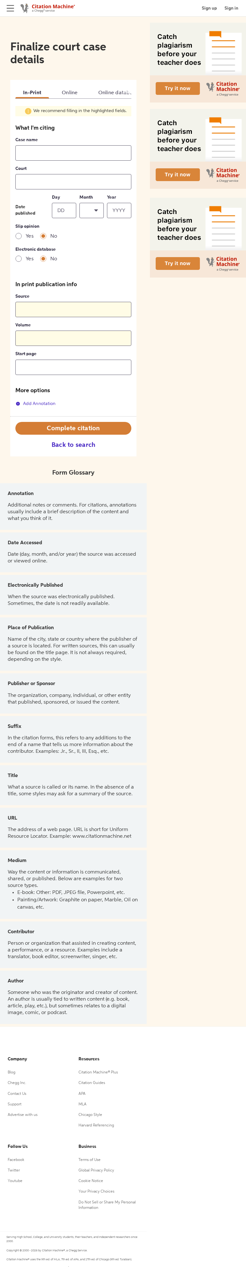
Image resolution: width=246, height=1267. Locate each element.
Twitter (14, 1170)
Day (56, 197)
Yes (30, 236)
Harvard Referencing (96, 1125)
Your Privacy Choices (96, 1192)
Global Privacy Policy (96, 1170)
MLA (82, 1104)
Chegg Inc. (17, 1083)
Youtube (15, 1181)
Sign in (231, 8)
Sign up (209, 8)
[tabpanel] (73, 261)
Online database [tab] (118, 92)
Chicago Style (90, 1115)
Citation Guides (91, 1083)
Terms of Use (89, 1160)
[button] (91, 210)
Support (14, 1104)
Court (21, 168)
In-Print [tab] (32, 92)
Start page (26, 354)
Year (111, 197)
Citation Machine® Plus (98, 1072)
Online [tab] (70, 92)
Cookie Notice (90, 1181)
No (53, 236)
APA (82, 1094)
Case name (26, 140)
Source (22, 296)
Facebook (16, 1160)
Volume (23, 325)
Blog (11, 1072)
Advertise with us (22, 1115)
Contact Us (17, 1094)
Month (86, 197)
